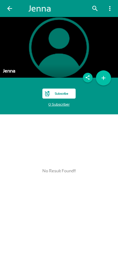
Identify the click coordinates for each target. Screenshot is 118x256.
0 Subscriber (59, 104)
